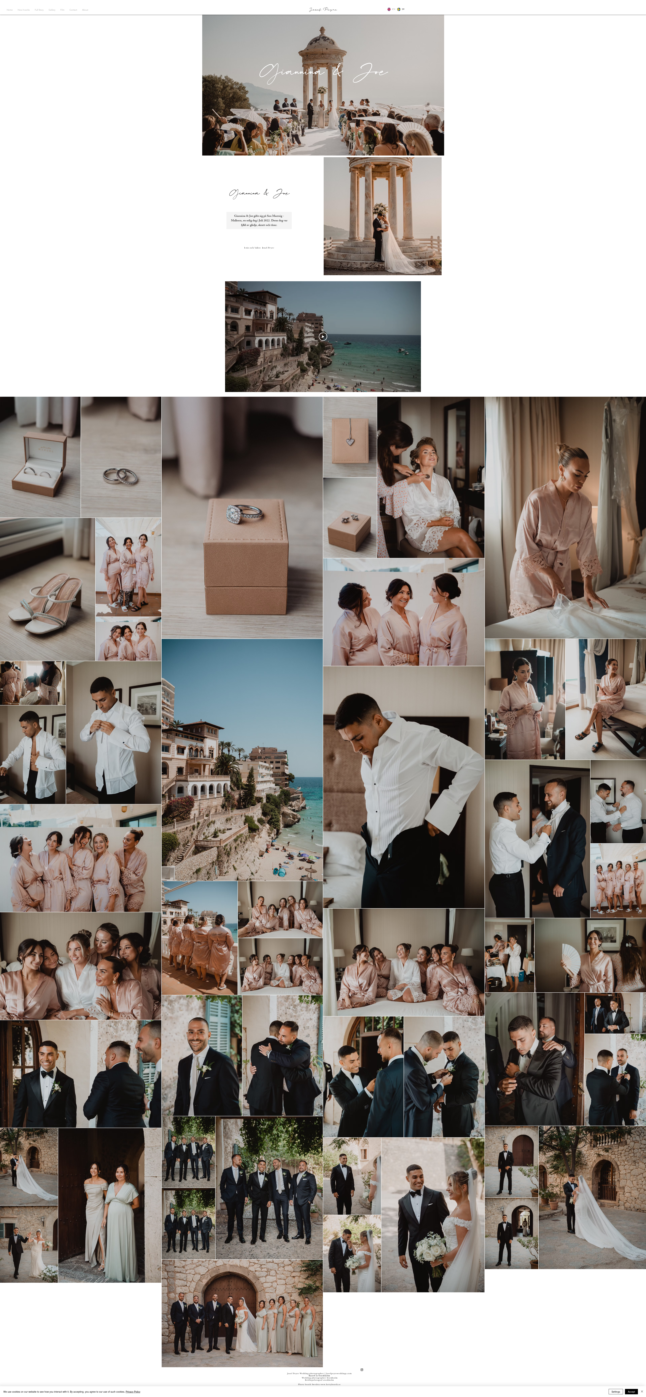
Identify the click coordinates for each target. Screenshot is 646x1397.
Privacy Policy (133, 1391)
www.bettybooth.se (330, 1384)
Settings (616, 1391)
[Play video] (323, 336)
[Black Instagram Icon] (362, 1369)
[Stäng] (642, 1391)
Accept (631, 1391)
